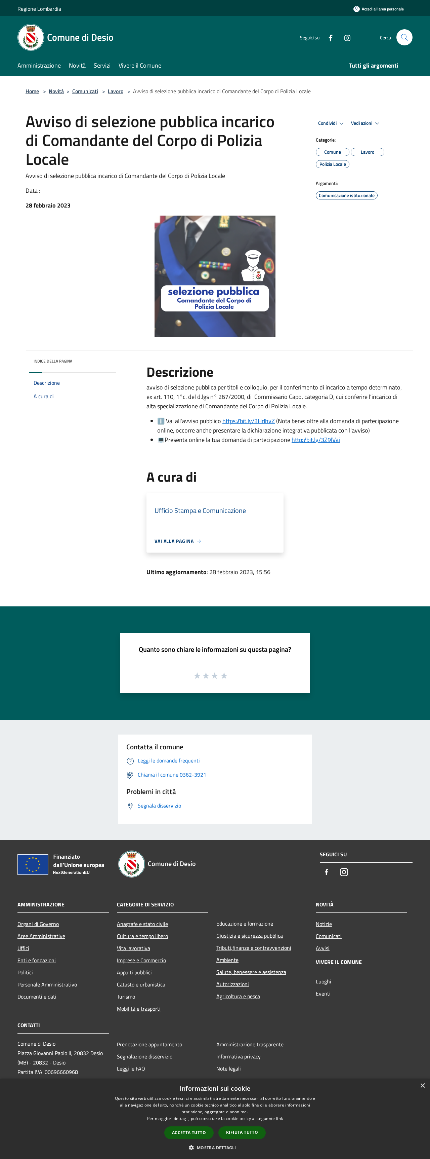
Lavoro (115, 91)
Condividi (328, 123)
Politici (25, 972)
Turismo (126, 997)
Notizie (324, 924)
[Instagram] (344, 37)
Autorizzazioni (232, 984)
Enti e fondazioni (36, 960)
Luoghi (323, 981)
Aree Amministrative (41, 936)
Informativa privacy (238, 1056)
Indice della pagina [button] (53, 361)
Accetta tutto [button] (189, 1132)
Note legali (228, 1068)
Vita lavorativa (133, 948)
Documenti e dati (36, 997)
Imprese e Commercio (141, 960)
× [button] (422, 1085)
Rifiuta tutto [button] (242, 1132)
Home (32, 91)
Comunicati (85, 91)
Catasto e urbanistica (141, 984)
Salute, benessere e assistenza (251, 972)
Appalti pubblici (134, 972)
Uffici (23, 948)
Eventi (323, 993)
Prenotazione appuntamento (149, 1044)
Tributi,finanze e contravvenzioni (253, 948)
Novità (56, 91)
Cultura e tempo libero (142, 936)
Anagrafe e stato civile (142, 924)
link (279, 1118)
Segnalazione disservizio (144, 1056)
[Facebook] (328, 37)
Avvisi (323, 948)
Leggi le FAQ (131, 1068)
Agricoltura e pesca (238, 996)
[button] (215, 1147)
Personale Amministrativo (47, 984)
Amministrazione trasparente (250, 1044)
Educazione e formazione (244, 924)
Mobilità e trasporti (139, 1009)
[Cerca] (404, 37)
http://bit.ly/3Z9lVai (316, 439)
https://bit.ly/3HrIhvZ (248, 420)
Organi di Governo (38, 924)
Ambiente (227, 960)
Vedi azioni (362, 123)
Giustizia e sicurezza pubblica (249, 936)
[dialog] (215, 1119)
